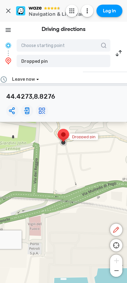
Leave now (23, 79)
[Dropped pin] (63, 137)
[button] (63, 61)
